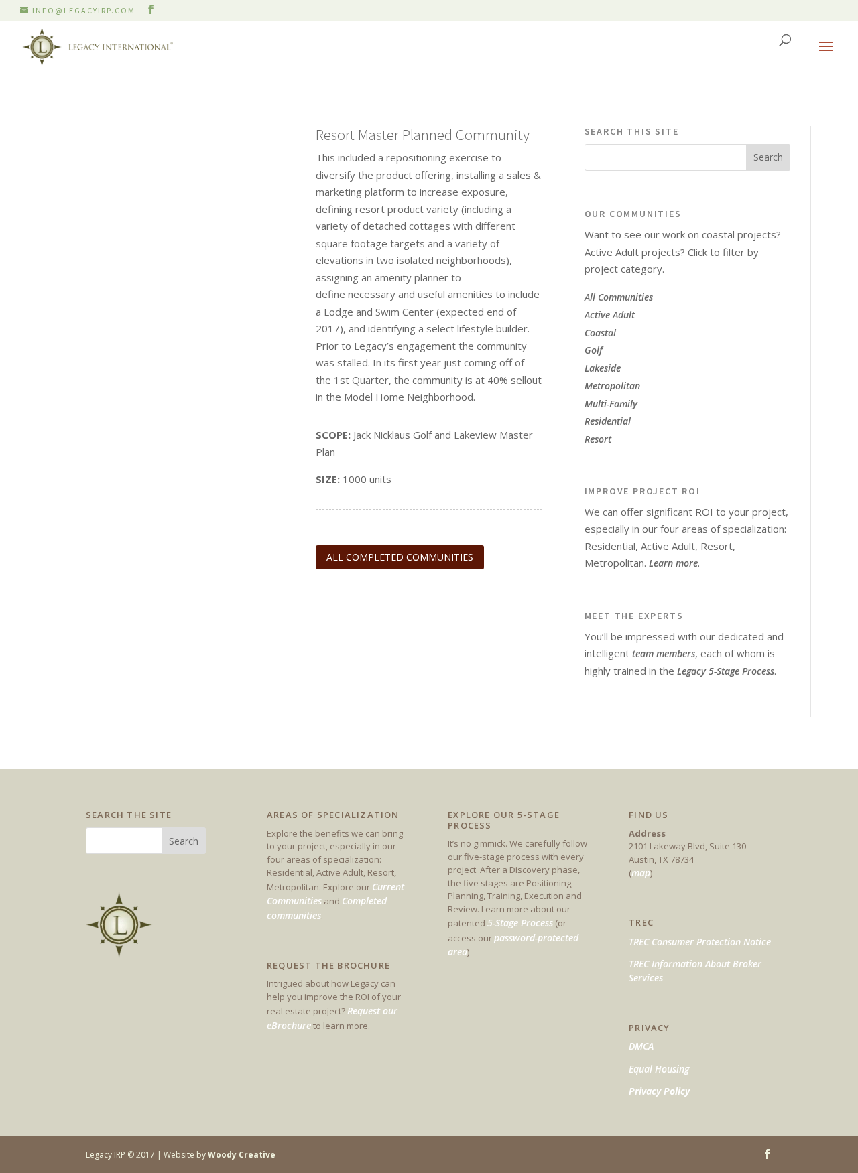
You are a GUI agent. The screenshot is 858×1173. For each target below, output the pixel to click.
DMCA (641, 1046)
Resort (598, 439)
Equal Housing (659, 1068)
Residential (608, 421)
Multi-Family (611, 403)
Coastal (600, 332)
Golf (594, 350)
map (640, 872)
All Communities (619, 297)
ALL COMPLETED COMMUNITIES (399, 557)
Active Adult (610, 314)
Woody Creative (241, 1154)
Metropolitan (612, 385)
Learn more (673, 563)
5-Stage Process (520, 922)
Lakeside (603, 368)
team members (663, 653)
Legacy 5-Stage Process (725, 671)
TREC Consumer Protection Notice (700, 941)
